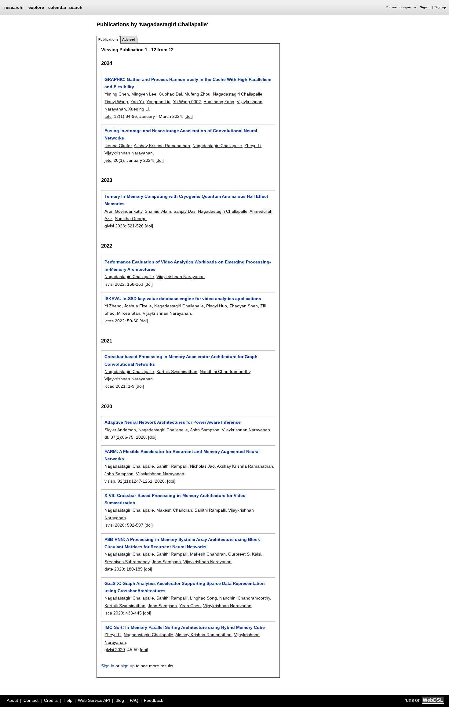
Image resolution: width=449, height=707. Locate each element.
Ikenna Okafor (118, 145)
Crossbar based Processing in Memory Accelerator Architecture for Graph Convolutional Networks (180, 360)
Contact (31, 700)
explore (36, 7)
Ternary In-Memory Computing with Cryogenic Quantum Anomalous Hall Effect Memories (186, 200)
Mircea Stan (128, 313)
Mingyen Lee (143, 94)
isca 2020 (113, 613)
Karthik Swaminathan (176, 371)
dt (106, 437)
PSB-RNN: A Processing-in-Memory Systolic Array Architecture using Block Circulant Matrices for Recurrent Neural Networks (182, 543)
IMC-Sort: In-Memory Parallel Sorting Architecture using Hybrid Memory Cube (184, 627)
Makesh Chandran (174, 510)
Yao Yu (137, 101)
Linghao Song (203, 598)
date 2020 (114, 569)
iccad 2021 (115, 386)
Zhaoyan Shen (243, 305)
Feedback (153, 700)
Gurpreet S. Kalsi (244, 554)
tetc (107, 116)
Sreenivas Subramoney (126, 561)
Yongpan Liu (158, 101)
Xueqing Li (138, 109)
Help (68, 700)
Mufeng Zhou (197, 94)
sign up (128, 665)
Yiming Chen (116, 94)
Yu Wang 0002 (187, 101)
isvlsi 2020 (114, 525)
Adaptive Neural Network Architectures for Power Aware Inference (172, 422)
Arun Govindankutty (123, 211)
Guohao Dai (170, 94)
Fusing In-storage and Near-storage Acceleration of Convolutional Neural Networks (180, 134)
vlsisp (109, 481)
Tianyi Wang (116, 101)
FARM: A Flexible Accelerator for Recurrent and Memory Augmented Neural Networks (182, 455)
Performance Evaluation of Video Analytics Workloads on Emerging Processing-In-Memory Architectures (187, 265)
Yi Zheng (113, 305)
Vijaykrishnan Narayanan (128, 152)
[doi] (188, 116)
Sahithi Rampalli (172, 466)
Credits (51, 700)
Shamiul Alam (158, 211)
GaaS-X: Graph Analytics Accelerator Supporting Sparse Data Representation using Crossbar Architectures (184, 587)
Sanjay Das (184, 211)
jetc (107, 160)
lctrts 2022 (114, 320)
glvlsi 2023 (114, 225)
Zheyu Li (252, 145)
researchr (14, 7)
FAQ (134, 700)
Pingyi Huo (216, 305)
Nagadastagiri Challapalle (237, 94)
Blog (119, 700)
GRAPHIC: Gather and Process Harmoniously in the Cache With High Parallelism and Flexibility (187, 83)
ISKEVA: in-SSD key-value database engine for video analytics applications (182, 298)
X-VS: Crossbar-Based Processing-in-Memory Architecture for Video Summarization (175, 499)
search (75, 7)
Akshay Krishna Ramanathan (162, 145)
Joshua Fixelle (138, 305)
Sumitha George (131, 218)
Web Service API (94, 700)
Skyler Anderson (120, 429)
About (12, 700)
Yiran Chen (190, 605)
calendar (57, 7)
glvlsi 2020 (114, 649)
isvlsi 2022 (114, 284)
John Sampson (204, 429)
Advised (128, 39)
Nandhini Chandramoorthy (225, 371)
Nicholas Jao (202, 466)
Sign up (440, 7)
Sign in (425, 7)
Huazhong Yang (218, 101)
